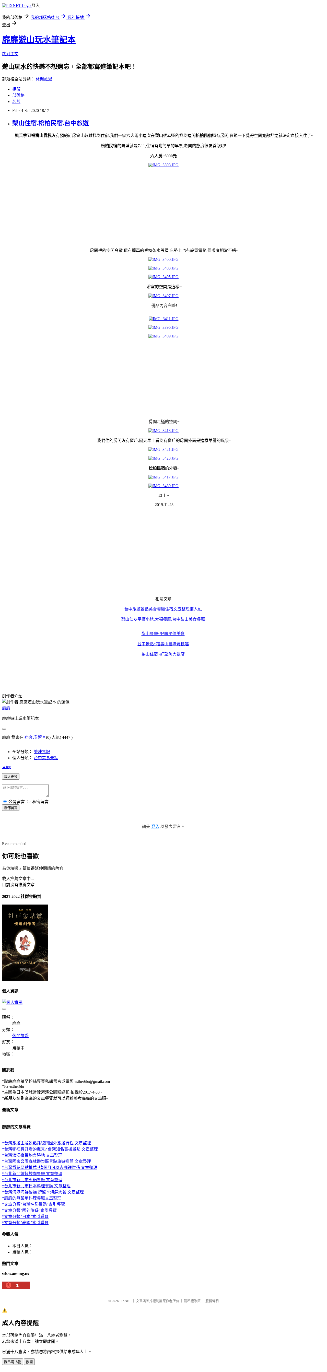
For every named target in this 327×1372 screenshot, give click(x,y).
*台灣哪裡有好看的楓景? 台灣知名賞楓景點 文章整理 (50, 1149)
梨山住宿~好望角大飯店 (163, 654)
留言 (42, 737)
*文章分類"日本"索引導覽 (25, 1216)
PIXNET (125, 1301)
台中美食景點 (46, 758)
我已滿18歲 (12, 1362)
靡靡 (6, 708)
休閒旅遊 (44, 79)
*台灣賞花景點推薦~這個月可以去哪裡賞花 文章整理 (49, 1167)
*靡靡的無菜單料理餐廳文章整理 (31, 1198)
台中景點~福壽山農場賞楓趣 (163, 644)
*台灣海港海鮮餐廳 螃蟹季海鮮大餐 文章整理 (43, 1192)
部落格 (18, 95)
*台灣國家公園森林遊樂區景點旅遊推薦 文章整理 (46, 1161)
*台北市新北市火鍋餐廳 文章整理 (32, 1180)
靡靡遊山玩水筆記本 (39, 39)
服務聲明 (212, 1301)
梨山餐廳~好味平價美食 (163, 633)
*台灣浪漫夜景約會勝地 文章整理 (32, 1155)
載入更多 (10, 777)
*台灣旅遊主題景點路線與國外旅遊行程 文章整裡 (46, 1143)
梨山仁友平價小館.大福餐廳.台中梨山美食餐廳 (163, 619)
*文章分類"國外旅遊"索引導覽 (29, 1210)
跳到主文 (10, 54)
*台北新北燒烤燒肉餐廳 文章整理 (32, 1173)
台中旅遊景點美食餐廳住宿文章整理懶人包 (163, 609)
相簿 (16, 89)
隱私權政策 (192, 1301)
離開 (29, 1362)
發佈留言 (10, 808)
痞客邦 (31, 737)
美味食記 (42, 751)
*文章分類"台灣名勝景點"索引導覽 (33, 1204)
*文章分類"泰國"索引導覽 (25, 1223)
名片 (16, 101)
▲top (6, 767)
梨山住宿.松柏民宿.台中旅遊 (50, 123)
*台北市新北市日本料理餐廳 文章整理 (36, 1186)
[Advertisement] (155, 207)
